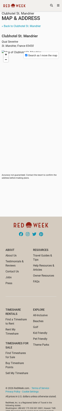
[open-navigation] (58, 5)
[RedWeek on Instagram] (27, 234)
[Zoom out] (5, 59)
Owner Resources (43, 275)
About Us (11, 255)
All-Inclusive (40, 315)
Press (9, 283)
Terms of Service (40, 388)
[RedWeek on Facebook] (21, 234)
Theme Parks (41, 344)
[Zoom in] (5, 54)
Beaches (38, 321)
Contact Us (12, 271)
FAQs (36, 281)
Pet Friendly (40, 338)
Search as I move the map (42, 55)
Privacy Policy (13, 391)
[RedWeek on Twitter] (34, 234)
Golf (35, 327)
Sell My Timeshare (17, 373)
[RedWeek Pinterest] (41, 234)
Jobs (9, 277)
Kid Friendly (40, 333)
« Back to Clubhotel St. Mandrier (21, 26)
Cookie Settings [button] (30, 391)
